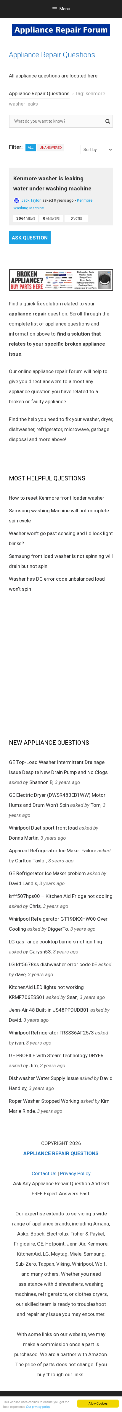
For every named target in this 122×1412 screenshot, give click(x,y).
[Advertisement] (61, 665)
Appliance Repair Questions (52, 55)
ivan (19, 1043)
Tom (96, 805)
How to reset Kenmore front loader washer (56, 498)
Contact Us (44, 1173)
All (30, 148)
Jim (33, 1065)
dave (20, 974)
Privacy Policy (75, 1173)
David (15, 1020)
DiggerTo (58, 929)
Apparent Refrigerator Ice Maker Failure (52, 851)
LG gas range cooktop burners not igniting (55, 942)
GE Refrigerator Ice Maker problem (47, 873)
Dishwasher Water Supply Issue (43, 1078)
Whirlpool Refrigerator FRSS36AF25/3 (51, 1033)
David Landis (23, 883)
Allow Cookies (98, 1403)
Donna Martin (23, 838)
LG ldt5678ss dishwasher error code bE (53, 964)
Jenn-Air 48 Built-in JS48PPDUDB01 (49, 1010)
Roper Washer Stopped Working (44, 1101)
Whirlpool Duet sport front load (43, 828)
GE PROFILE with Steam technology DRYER (56, 1055)
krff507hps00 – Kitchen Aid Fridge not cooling (61, 896)
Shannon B (41, 782)
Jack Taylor (31, 200)
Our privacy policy (38, 1406)
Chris (35, 906)
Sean (72, 997)
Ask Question (30, 238)
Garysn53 (40, 952)
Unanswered (51, 148)
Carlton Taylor (30, 861)
